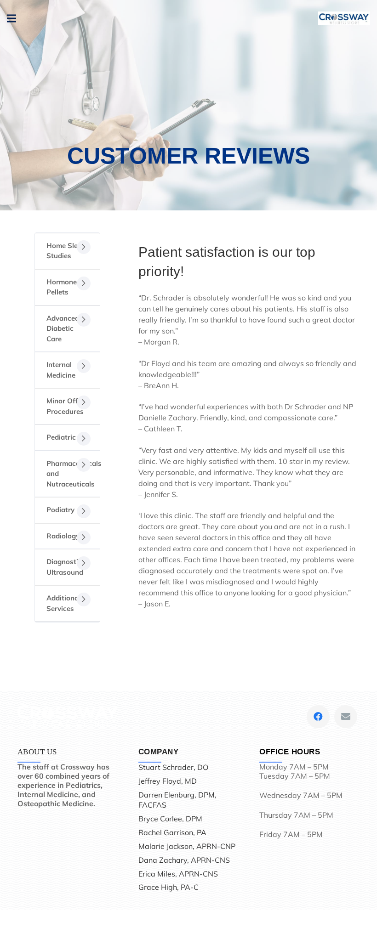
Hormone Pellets (61, 287)
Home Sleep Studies (66, 250)
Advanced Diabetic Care (62, 328)
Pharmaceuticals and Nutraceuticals (73, 473)
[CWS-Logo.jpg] (344, 18)
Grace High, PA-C (168, 887)
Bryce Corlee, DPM (170, 818)
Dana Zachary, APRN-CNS (184, 860)
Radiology (63, 536)
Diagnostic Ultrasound (64, 567)
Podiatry (60, 509)
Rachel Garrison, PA (172, 832)
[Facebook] (318, 716)
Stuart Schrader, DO (173, 767)
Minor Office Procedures (66, 406)
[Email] (345, 716)
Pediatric (61, 437)
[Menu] (11, 18)
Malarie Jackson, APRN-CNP (186, 846)
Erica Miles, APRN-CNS (178, 873)
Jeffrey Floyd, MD (167, 781)
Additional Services (63, 603)
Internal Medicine (60, 369)
